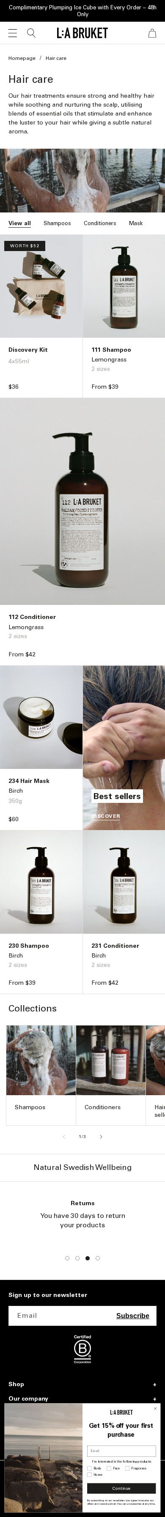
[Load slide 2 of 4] (77, 1258)
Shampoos (57, 223)
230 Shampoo (28, 945)
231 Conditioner (115, 945)
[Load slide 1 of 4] (67, 1258)
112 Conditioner (32, 617)
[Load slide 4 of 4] (98, 1258)
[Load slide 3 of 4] (87, 1258)
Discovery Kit (28, 349)
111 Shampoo (111, 349)
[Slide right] (101, 1136)
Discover (105, 816)
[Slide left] (64, 1136)
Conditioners (100, 223)
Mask (136, 223)
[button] (12, 33)
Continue (121, 1488)
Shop (16, 1384)
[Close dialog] (155, 1408)
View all (19, 223)
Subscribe (132, 1315)
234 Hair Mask (29, 781)
